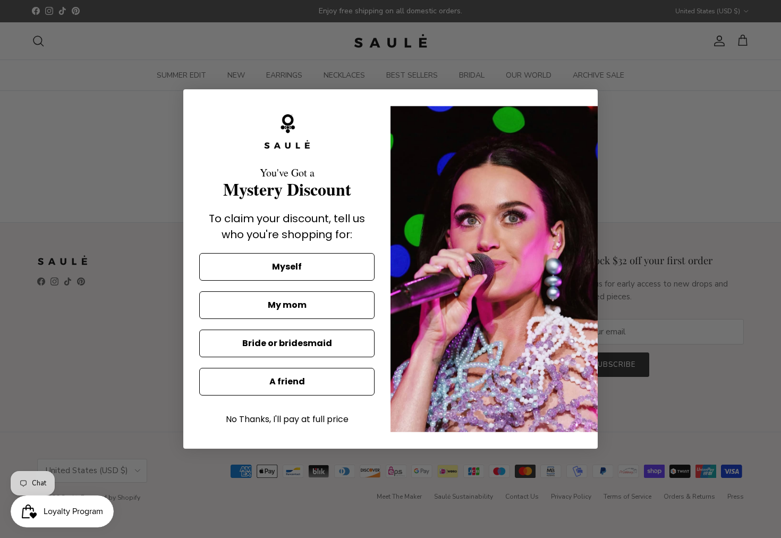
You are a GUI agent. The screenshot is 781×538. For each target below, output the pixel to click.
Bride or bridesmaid (287, 343)
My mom (287, 305)
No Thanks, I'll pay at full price (287, 419)
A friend (287, 381)
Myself (287, 266)
